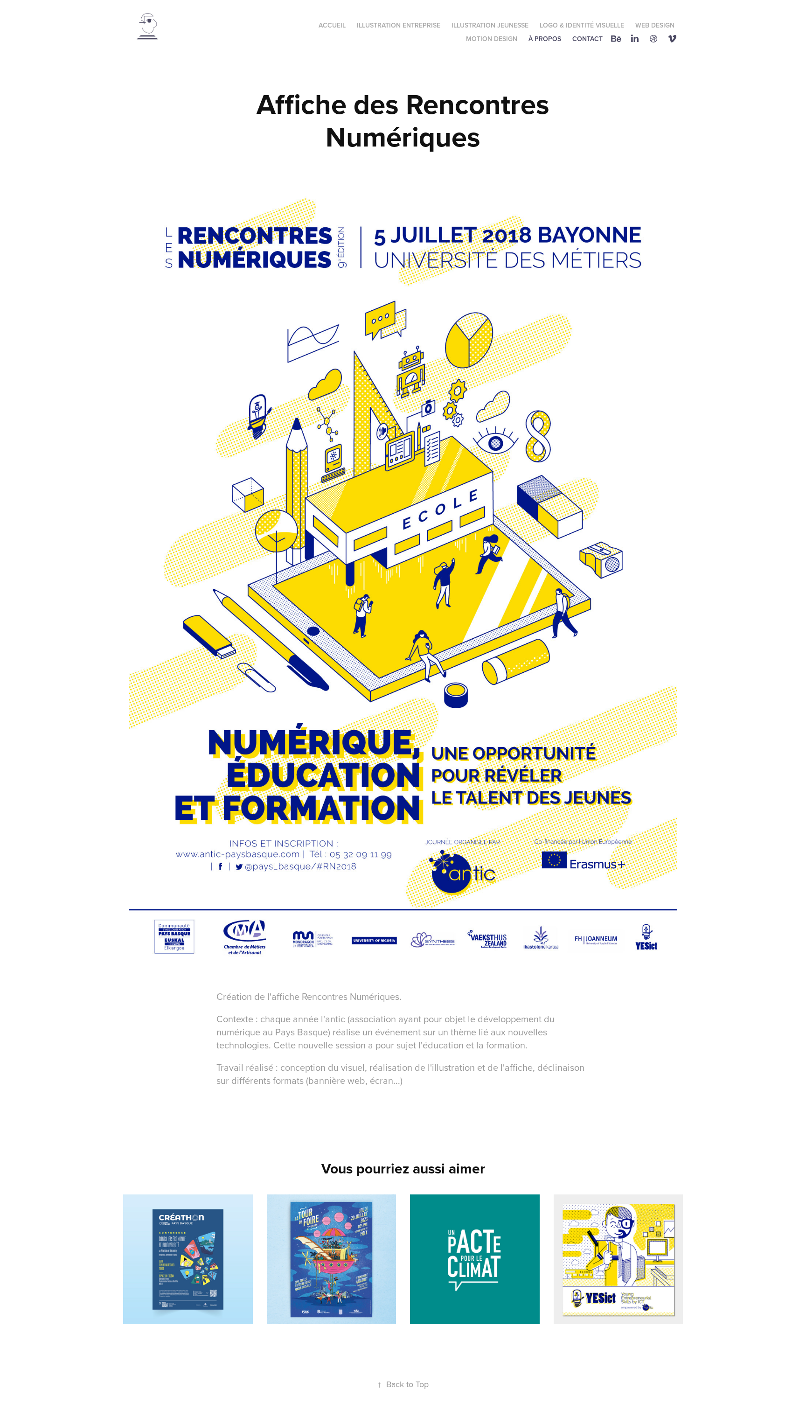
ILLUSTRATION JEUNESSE (490, 25)
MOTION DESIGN (491, 38)
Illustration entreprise (398, 25)
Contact (587, 38)
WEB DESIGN (654, 25)
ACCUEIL (332, 25)
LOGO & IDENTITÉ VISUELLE (582, 25)
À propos (544, 38)
